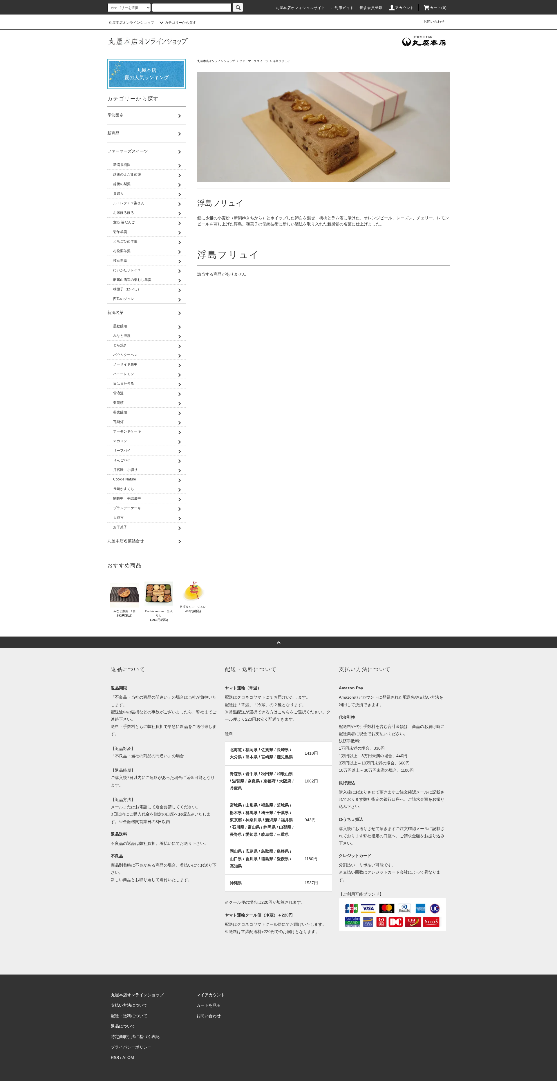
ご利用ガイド (342, 8)
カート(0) (438, 8)
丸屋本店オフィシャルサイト (300, 8)
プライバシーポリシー (131, 1047)
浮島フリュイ (281, 61)
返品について (123, 1026)
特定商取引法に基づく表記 (135, 1036)
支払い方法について (129, 1005)
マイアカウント (210, 995)
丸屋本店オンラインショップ (131, 23)
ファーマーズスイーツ (253, 61)
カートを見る (208, 1005)
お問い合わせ (434, 21)
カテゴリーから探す (180, 23)
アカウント (404, 8)
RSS (115, 1057)
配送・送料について (129, 1015)
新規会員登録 (370, 8)
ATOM (128, 1057)
